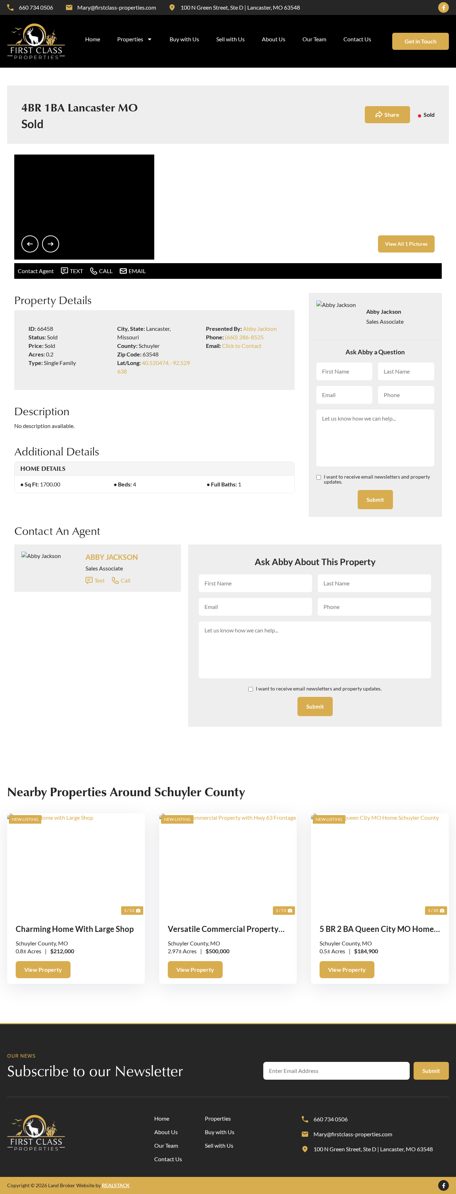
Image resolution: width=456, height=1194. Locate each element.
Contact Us (357, 39)
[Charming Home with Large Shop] (76, 865)
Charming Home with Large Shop (75, 929)
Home (92, 39)
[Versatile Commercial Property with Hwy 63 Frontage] (228, 865)
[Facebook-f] (443, 7)
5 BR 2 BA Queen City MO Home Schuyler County (377, 929)
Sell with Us (230, 39)
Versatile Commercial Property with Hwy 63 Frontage (223, 929)
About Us (273, 39)
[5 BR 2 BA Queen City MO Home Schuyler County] (380, 865)
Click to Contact (241, 345)
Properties (130, 39)
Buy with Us (184, 39)
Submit (375, 499)
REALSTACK (116, 1185)
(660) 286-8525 (244, 337)
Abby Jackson (260, 328)
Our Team (314, 39)
